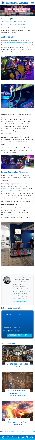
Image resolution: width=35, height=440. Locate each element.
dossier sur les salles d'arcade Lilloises (14, 42)
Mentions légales (9, 431)
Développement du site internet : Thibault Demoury (18, 434)
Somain (4, 188)
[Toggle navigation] (32, 2)
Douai (12, 188)
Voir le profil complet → (21, 301)
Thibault (22, 24)
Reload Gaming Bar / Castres (14, 172)
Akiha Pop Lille (8, 37)
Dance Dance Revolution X (19, 191)
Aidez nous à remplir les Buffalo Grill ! (25, 431)
